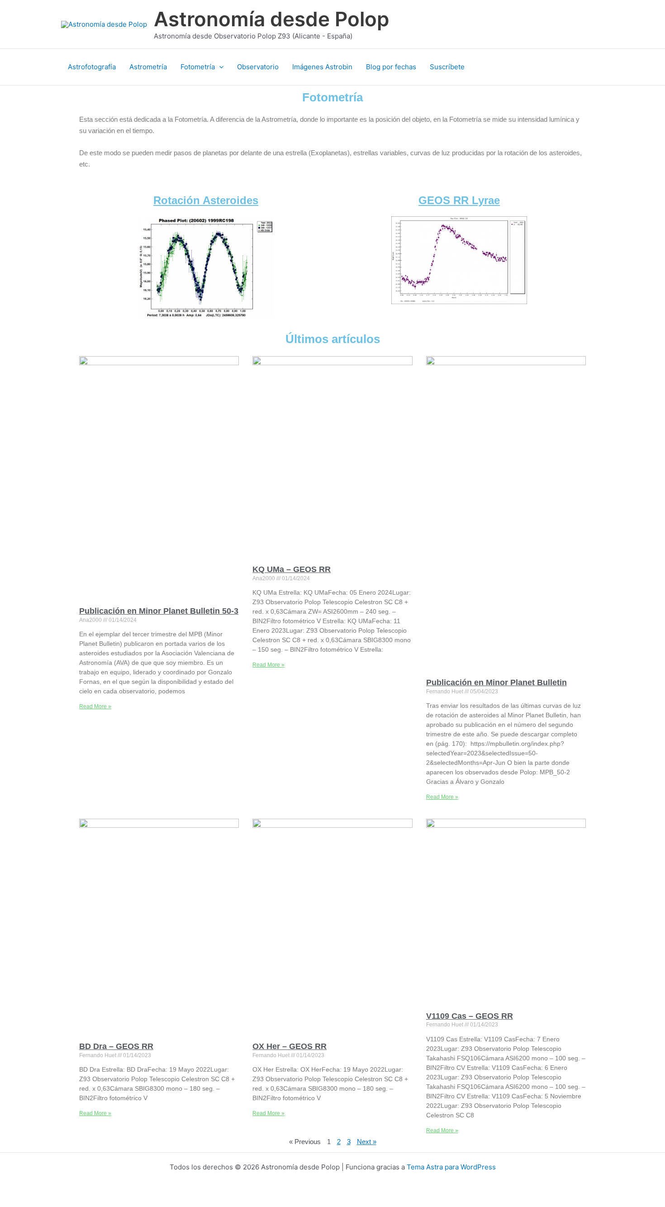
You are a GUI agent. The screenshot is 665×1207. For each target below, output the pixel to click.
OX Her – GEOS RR (289, 1046)
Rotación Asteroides (205, 200)
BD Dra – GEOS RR (116, 1046)
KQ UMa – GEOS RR (291, 569)
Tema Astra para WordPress (451, 1167)
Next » (366, 1141)
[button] (219, 67)
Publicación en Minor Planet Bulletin (496, 682)
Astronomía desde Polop (271, 19)
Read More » (95, 706)
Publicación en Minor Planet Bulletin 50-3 (158, 610)
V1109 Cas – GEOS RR (469, 1016)
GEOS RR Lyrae (459, 200)
